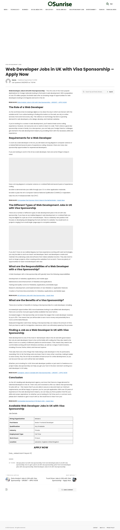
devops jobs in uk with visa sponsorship (29, 463)
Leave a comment (68, 490)
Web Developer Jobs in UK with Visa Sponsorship (49, 467)
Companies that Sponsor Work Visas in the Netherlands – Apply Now (41, 200)
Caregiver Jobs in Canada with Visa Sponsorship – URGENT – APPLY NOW (42, 373)
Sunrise (14, 80)
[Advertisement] (52, 23)
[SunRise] (60, 4)
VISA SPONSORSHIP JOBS (13, 64)
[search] (107, 4)
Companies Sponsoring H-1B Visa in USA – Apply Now (35, 401)
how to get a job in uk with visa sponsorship (39, 465)
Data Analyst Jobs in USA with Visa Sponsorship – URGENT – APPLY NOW (42, 102)
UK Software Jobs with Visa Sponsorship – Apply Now (35, 295)
